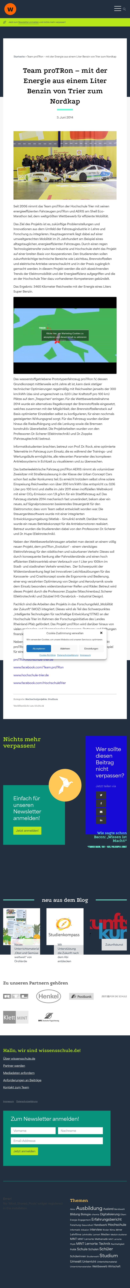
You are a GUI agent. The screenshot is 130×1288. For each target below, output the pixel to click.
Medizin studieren (119, 1235)
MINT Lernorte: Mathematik (93, 1239)
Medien (105, 1234)
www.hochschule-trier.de (31, 675)
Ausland (108, 1209)
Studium (53, 699)
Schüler (106, 1249)
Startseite (19, 56)
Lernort (96, 1234)
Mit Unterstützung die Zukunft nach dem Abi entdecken (68, 953)
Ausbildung (89, 1208)
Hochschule (117, 1224)
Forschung (75, 1225)
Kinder (106, 1230)
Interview (96, 1229)
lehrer (119, 1230)
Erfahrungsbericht (106, 1219)
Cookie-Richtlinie (47, 655)
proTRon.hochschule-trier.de (33, 659)
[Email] (101, 812)
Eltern (123, 1214)
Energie (73, 1220)
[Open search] (124, 9)
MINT (73, 1239)
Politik (73, 1249)
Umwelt (75, 1261)
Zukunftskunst (114, 944)
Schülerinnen (78, 1256)
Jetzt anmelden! (27, 830)
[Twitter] (101, 795)
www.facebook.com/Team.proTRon (38, 667)
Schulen (93, 1249)
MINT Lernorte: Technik (93, 1243)
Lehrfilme (75, 1234)
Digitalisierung (110, 1214)
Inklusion (85, 1230)
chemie (95, 1214)
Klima (112, 1230)
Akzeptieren (39, 648)
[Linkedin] (101, 820)
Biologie (86, 1214)
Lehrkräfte (87, 1234)
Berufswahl (119, 1209)
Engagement (84, 1220)
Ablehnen (65, 648)
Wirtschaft (114, 1266)
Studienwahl (93, 1256)
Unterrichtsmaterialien (80, 1266)
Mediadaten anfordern (19, 1073)
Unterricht (89, 1261)
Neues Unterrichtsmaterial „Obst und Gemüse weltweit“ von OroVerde (26, 953)
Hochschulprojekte (36, 699)
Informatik (75, 1230)
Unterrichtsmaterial (107, 1262)
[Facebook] (101, 803)
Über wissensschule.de (19, 1058)
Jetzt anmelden (24, 1151)
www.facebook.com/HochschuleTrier (39, 683)
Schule (82, 1249)
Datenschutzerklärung (67, 655)
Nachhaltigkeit (117, 1244)
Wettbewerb (99, 1266)
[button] (102, 633)
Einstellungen (91, 648)
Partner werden (14, 1065)
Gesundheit (87, 1225)
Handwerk (100, 1224)
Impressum (85, 655)
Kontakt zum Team (16, 1087)
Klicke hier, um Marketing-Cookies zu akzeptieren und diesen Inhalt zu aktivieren (65, 335)
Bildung (75, 1214)
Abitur (72, 1209)
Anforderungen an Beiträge (22, 1080)
